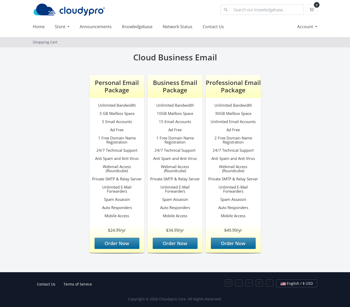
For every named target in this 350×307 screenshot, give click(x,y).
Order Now (117, 243)
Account (305, 26)
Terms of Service (78, 284)
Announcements (96, 26)
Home (39, 26)
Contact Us (213, 26)
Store (60, 26)
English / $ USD (299, 283)
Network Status (177, 26)
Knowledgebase (137, 26)
